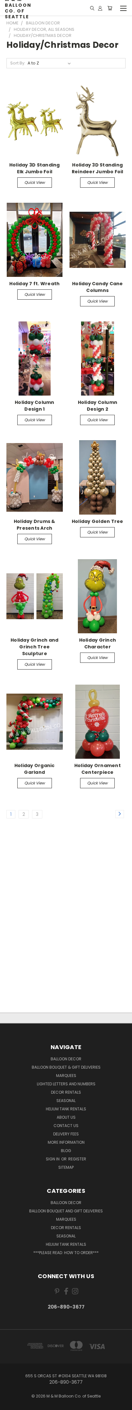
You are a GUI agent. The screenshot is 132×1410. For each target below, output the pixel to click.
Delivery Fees (66, 1134)
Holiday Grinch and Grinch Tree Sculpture (35, 647)
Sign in (53, 1159)
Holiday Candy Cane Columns (97, 287)
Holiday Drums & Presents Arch (34, 524)
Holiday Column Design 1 (34, 405)
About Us (66, 1117)
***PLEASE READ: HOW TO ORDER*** (66, 1252)
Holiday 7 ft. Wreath (34, 283)
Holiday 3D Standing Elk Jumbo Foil (34, 168)
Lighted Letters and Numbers (66, 1084)
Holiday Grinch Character (97, 643)
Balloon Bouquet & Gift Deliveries (66, 1067)
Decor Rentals (66, 1092)
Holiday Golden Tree (97, 521)
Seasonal (66, 1100)
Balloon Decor (66, 1059)
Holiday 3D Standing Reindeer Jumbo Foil (97, 168)
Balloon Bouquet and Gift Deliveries (66, 1211)
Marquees (66, 1075)
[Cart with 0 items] (109, 8)
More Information (66, 1142)
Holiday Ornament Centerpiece (97, 768)
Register (77, 1159)
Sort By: (17, 63)
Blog (66, 1150)
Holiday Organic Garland (34, 768)
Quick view (34, 182)
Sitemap (66, 1167)
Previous (9, 1403)
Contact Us (66, 1125)
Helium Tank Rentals (66, 1109)
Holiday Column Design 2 (98, 405)
